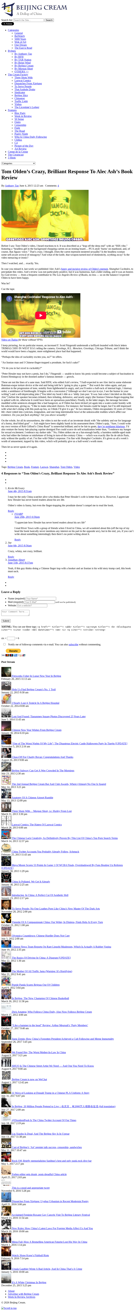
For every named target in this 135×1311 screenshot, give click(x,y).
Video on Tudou (9, 339)
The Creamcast (16, 154)
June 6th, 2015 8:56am (20, 545)
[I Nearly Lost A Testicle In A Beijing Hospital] (6, 703)
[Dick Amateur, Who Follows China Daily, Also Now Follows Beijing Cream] (6, 1011)
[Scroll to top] (9, 1308)
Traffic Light (21, 101)
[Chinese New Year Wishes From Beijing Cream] (6, 730)
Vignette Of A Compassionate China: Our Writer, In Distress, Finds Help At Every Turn (57, 922)
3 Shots (12, 157)
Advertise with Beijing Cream (23, 1294)
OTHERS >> (21, 71)
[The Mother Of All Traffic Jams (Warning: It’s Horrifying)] (6, 971)
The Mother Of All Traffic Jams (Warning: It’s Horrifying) (42, 971)
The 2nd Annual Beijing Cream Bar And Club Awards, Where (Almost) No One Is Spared (59, 784)
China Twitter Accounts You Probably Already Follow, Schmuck (45, 851)
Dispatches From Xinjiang (28, 83)
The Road (19, 131)
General (18, 33)
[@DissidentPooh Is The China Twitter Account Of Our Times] (6, 1120)
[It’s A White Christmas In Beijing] (6, 1282)
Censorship (20, 125)
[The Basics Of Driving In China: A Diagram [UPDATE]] (6, 957)
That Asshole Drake (24, 89)
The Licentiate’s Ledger (26, 107)
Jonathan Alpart (16, 559)
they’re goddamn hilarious (111, 426)
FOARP (18, 514)
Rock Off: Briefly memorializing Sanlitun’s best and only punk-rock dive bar (52, 1160)
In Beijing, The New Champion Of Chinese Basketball (40, 998)
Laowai (44, 467)
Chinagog (19, 98)
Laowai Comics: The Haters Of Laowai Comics (37, 824)
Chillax (18, 139)
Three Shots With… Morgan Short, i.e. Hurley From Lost (42, 811)
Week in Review (23, 116)
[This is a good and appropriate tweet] (6, 1187)
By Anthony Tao (23, 53)
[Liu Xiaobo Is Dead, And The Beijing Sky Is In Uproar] (6, 1133)
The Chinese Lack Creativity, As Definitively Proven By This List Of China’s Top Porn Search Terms (65, 838)
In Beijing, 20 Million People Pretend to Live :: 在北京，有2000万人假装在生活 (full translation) (63, 1106)
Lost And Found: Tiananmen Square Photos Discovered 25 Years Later (49, 716)
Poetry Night (21, 134)
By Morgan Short (23, 68)
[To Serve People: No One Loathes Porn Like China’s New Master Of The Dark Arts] (6, 908)
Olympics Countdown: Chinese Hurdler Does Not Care (41, 935)
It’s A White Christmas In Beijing (29, 1282)
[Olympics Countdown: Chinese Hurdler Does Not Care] (6, 935)
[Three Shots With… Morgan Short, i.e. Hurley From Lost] (6, 811)
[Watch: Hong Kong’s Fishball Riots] (6, 1255)
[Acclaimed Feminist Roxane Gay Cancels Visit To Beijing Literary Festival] (6, 1214)
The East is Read (23, 47)
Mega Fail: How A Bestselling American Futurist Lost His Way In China (49, 1241)
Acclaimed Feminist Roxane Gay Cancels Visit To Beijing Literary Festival (51, 1214)
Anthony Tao (12, 185)
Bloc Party (20, 113)
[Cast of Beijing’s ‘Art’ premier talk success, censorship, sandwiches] (6, 1147)
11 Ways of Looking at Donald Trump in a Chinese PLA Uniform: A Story (50, 1092)
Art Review (20, 148)
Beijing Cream (15, 467)
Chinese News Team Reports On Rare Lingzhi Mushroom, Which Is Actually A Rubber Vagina (61, 946)
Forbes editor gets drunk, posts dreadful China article (39, 1174)
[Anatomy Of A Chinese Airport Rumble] (6, 797)
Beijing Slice (21, 95)
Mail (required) (16, 602)
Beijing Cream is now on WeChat (29, 1079)
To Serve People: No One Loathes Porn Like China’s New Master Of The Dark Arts (56, 908)
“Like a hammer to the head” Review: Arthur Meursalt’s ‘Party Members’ (50, 1025)
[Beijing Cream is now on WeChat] (6, 1079)
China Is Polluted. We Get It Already (31, 881)
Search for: (7, 20)
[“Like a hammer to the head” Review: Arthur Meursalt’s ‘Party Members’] (6, 1025)
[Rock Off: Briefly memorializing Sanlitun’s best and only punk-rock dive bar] (6, 1160)
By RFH (19, 56)
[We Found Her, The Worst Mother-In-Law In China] (6, 1052)
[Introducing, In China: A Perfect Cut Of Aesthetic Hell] (6, 895)
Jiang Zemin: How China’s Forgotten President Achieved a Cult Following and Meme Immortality (63, 1038)
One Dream (20, 45)
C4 (16, 142)
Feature (35, 467)
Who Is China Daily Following (30, 136)
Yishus (18, 104)
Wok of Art (20, 42)
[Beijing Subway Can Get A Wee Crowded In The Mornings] (6, 770)
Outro (17, 122)
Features (12, 110)
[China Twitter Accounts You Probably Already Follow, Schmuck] (6, 851)
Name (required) (16, 598)
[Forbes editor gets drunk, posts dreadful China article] (6, 1174)
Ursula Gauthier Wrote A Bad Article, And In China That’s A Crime (47, 1268)
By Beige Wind (22, 62)
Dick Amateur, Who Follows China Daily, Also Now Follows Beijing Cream (52, 1011)
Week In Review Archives (21, 1297)
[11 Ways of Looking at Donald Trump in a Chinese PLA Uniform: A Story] (6, 1092)
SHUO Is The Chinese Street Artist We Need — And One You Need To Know (53, 1065)
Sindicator (19, 92)
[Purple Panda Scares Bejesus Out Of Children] (6, 984)
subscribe (73, 644)
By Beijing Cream (23, 65)
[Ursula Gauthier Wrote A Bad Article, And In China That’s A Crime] (6, 1268)
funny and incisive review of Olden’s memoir (84, 268)
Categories (13, 30)
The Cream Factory (18, 74)
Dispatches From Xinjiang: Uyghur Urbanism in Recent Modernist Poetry (50, 1201)
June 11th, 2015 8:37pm (20, 562)
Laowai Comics (22, 80)
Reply (11, 511)
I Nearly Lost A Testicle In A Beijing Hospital (35, 703)
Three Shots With (23, 77)
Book (27, 467)
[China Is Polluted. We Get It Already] (6, 881)
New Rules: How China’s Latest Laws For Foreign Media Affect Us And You (52, 1228)
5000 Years (20, 39)
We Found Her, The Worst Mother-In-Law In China (39, 1052)
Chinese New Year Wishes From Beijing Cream (36, 730)
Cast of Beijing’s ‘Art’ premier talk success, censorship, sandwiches (47, 1147)
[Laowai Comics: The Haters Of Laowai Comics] (6, 824)
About (11, 1291)
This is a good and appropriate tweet (31, 1187)
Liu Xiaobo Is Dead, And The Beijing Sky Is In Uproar (40, 1133)
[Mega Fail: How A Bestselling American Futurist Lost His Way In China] (6, 1241)
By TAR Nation (22, 59)
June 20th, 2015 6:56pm (27, 517)
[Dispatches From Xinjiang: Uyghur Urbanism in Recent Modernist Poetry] (6, 1201)
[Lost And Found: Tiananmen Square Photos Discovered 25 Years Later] (6, 716)
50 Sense (19, 119)
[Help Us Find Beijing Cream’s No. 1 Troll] (6, 689)
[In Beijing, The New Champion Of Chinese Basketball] (6, 998)
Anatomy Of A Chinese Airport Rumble (32, 797)
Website (12, 605)
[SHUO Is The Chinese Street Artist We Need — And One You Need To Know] (6, 1065)
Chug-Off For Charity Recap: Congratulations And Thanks (42, 757)
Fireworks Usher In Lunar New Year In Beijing (36, 676)
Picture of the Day (23, 145)
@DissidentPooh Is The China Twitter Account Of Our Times (44, 1120)
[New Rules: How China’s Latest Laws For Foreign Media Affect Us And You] (6, 1228)
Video (77, 467)
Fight (17, 128)
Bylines (12, 50)
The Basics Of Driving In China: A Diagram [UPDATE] (41, 957)
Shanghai (54, 467)
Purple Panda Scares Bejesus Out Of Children (36, 984)
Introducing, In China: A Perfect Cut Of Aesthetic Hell (40, 895)
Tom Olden (66, 467)
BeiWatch (19, 36)
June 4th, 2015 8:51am (20, 491)
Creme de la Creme (18, 151)
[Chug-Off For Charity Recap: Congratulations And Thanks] (6, 757)
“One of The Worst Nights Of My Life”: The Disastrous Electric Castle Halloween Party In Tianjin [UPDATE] (69, 743)
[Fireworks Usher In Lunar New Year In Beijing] (6, 676)
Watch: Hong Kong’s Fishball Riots (30, 1255)
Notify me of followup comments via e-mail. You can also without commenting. (54, 644)
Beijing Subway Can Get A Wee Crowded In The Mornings (43, 770)
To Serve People (23, 86)
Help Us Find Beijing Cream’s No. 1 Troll (34, 689)
